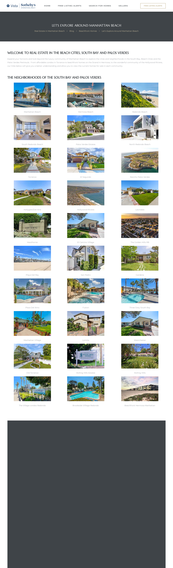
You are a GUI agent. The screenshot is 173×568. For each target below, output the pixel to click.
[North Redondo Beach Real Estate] (139, 139)
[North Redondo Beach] (139, 270)
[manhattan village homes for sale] (32, 335)
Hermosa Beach (85, 112)
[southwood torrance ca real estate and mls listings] (139, 237)
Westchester (140, 340)
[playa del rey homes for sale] (32, 270)
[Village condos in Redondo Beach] (32, 400)
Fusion (86, 307)
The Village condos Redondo (32, 405)
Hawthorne (32, 242)
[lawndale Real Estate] (139, 204)
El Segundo (85, 177)
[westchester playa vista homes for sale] (139, 335)
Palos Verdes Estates (85, 144)
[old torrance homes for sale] (32, 368)
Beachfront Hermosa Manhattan (139, 405)
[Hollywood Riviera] (139, 172)
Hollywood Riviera (85, 209)
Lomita (85, 340)
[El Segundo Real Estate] (85, 172)
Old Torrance (32, 373)
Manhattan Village (32, 340)
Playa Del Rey (32, 275)
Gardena (140, 275)
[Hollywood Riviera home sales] (85, 204)
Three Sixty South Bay (139, 307)
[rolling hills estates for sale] (85, 368)
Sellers (123, 6)
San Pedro (86, 275)
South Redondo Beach (32, 144)
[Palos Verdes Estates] (85, 139)
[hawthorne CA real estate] (32, 237)
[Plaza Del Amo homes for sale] (32, 302)
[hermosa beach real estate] (85, 107)
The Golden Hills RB (140, 242)
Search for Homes (100, 6)
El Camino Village (85, 242)
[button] (153, 6)
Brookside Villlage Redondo (86, 405)
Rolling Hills (140, 373)
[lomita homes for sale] (85, 335)
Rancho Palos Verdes (140, 177)
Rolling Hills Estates (85, 373)
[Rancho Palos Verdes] (32, 139)
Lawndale (139, 209)
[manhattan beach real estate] (32, 107)
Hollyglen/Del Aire (32, 209)
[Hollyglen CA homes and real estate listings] (32, 204)
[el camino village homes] (85, 237)
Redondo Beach (139, 112)
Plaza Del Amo (32, 307)
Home (47, 6)
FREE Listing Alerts (69, 6)
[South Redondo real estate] (139, 107)
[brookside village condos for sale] (85, 400)
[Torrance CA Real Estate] (32, 172)
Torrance (32, 177)
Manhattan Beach (32, 112)
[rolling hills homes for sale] (139, 368)
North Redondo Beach (139, 144)
